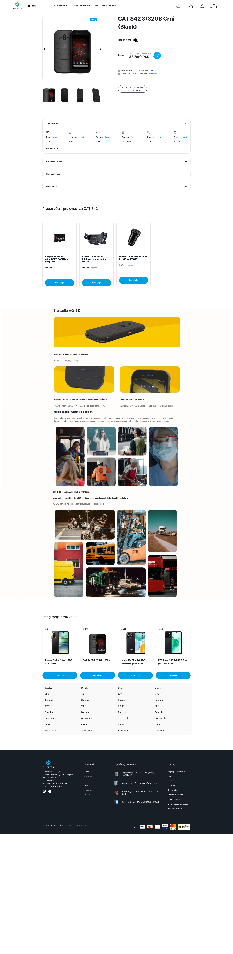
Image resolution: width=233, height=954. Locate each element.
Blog (170, 776)
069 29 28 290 (61, 783)
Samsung (88, 776)
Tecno (87, 795)
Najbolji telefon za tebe (178, 771)
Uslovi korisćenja (175, 799)
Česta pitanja (173, 790)
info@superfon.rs (56, 786)
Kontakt (171, 781)
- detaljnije (152, 73)
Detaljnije (59, 283)
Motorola (88, 790)
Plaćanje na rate (175, 808)
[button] (100, 48)
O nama (171, 785)
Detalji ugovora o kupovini (179, 804)
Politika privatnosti (176, 795)
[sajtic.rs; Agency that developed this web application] (84, 825)
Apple (86, 771)
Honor (87, 785)
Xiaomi (87, 781)
